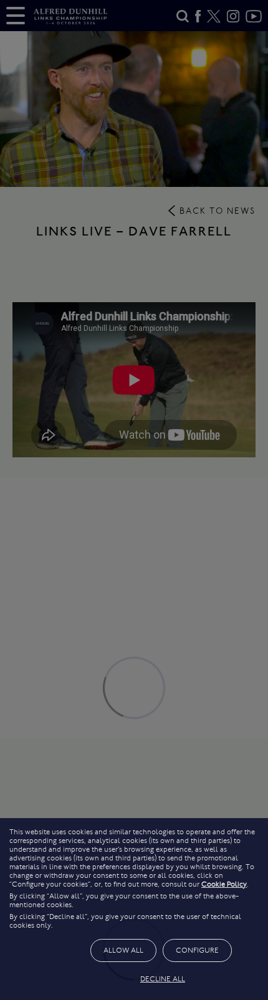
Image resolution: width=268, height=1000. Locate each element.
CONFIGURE (197, 950)
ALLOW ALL (123, 950)
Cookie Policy (224, 884)
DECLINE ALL (162, 978)
